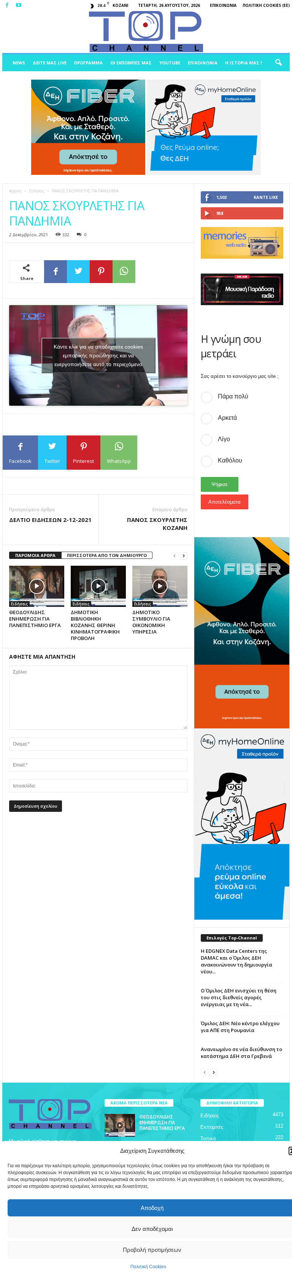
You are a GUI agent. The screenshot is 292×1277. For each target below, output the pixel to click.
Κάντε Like (266, 197)
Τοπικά (208, 1138)
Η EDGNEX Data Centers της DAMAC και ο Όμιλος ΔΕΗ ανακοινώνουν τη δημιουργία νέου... (236, 961)
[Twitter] (78, 271)
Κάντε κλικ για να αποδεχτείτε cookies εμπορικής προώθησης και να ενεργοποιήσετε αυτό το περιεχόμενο (98, 355)
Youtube (169, 63)
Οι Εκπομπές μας (131, 63)
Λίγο (224, 439)
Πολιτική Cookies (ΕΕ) (266, 5)
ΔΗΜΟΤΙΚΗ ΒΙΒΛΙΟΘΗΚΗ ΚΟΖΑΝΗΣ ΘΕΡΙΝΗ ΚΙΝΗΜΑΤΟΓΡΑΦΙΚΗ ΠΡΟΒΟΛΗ (95, 625)
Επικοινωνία (223, 5)
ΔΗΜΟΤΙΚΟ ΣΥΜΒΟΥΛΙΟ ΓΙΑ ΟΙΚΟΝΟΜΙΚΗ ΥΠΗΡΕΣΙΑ (151, 622)
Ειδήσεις (36, 191)
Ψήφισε (219, 484)
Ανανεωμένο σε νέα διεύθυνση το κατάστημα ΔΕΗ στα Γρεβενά (241, 1052)
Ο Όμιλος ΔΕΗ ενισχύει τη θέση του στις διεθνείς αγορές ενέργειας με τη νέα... (238, 997)
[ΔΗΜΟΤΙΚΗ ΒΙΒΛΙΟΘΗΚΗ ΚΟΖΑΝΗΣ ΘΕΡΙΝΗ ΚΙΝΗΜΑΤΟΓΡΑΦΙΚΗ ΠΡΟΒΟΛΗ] (98, 586)
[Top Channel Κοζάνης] (146, 32)
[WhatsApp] (124, 271)
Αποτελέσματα (224, 502)
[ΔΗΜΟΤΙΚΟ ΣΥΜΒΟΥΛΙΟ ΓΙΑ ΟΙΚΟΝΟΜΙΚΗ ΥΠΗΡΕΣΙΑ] (159, 586)
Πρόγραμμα (88, 63)
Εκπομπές (211, 1127)
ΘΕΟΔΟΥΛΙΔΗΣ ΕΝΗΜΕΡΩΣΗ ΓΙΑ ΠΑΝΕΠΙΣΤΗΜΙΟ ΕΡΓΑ (35, 619)
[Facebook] (6, 5)
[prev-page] (174, 556)
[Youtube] (18, 5)
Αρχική (15, 191)
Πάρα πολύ (233, 396)
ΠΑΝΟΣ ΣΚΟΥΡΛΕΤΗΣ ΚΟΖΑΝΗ (157, 523)
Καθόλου (230, 460)
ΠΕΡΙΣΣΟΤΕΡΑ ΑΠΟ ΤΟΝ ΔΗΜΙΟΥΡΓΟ (107, 555)
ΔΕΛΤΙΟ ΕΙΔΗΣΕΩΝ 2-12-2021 (50, 519)
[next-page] (183, 556)
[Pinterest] (101, 271)
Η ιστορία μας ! (243, 63)
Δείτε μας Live (50, 63)
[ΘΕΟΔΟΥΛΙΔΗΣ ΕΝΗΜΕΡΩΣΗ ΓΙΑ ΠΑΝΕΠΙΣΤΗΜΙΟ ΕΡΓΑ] (36, 586)
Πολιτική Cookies (148, 1266)
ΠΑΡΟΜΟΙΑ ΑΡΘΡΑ (35, 555)
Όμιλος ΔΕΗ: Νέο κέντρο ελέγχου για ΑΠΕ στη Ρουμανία (240, 1027)
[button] (278, 62)
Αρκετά (227, 417)
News (19, 63)
